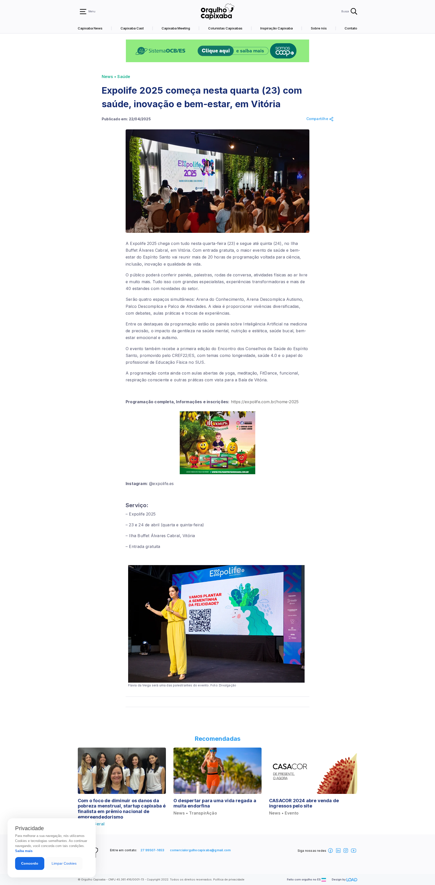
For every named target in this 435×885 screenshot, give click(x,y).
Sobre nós (319, 28)
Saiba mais (23, 851)
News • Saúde (116, 76)
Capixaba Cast (132, 28)
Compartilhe (317, 119)
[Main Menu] (83, 11)
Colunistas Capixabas (225, 28)
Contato (351, 28)
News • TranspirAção (195, 813)
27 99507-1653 (152, 850)
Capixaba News (90, 28)
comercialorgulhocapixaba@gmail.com (200, 850)
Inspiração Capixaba (276, 28)
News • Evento (284, 813)
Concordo (29, 863)
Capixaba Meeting (176, 28)
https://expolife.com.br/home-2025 (265, 401)
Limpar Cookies (64, 863)
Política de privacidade (228, 879)
